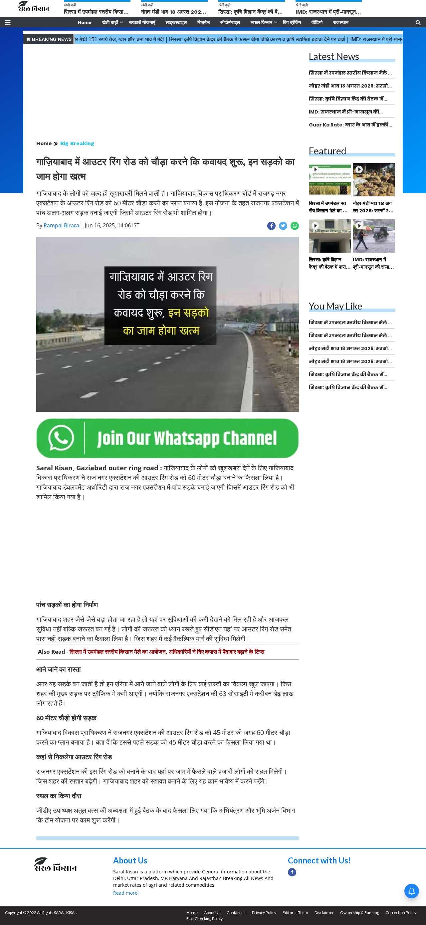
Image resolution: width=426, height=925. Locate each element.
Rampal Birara (61, 225)
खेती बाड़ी (110, 22)
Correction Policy (400, 912)
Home (85, 22)
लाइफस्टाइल (176, 22)
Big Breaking (77, 143)
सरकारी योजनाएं (142, 22)
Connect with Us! (319, 860)
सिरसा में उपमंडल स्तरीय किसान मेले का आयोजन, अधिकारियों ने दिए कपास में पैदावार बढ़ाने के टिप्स (167, 651)
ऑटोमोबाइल (230, 22)
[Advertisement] (167, 92)
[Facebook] (292, 872)
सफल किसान (261, 22)
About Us (130, 860)
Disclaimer (324, 912)
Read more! (126, 893)
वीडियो (317, 22)
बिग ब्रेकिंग (292, 22)
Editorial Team (295, 912)
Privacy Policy (264, 912)
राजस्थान (340, 22)
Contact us (236, 912)
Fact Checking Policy (204, 918)
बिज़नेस (203, 22)
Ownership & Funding (359, 912)
